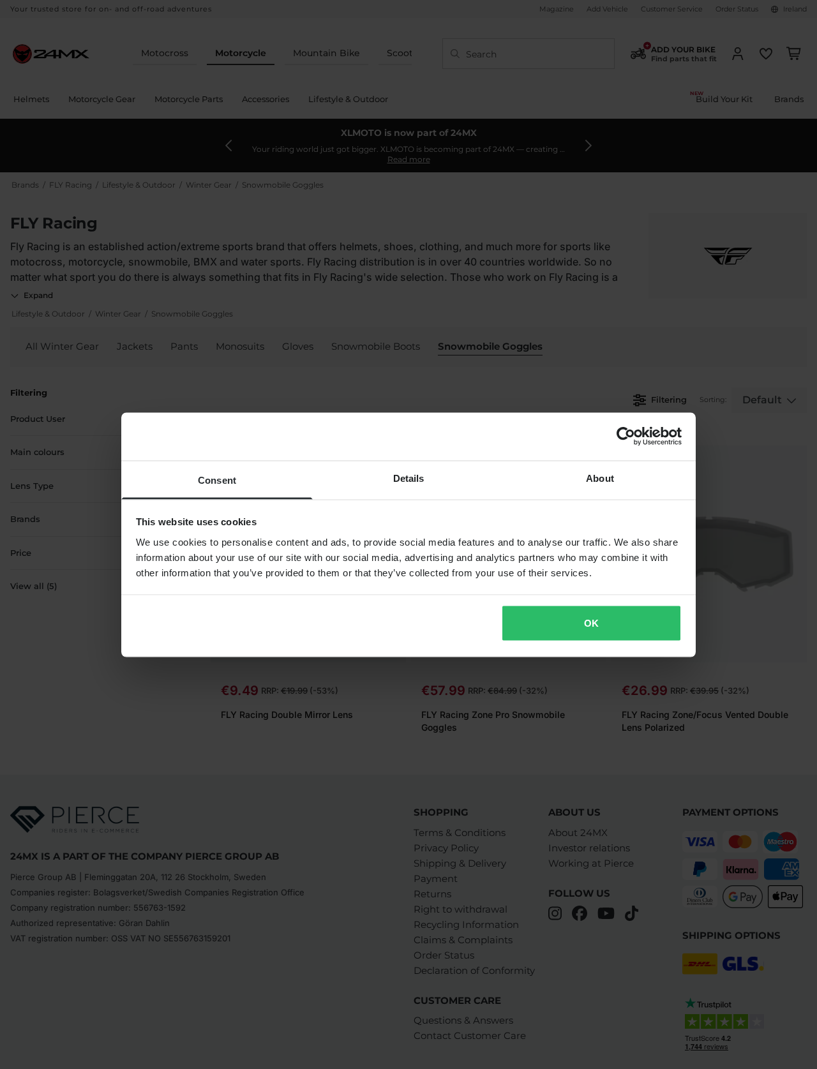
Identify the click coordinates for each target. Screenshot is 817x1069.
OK (591, 623)
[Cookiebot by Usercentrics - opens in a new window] (626, 436)
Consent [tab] (217, 479)
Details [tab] (408, 477)
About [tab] (600, 477)
